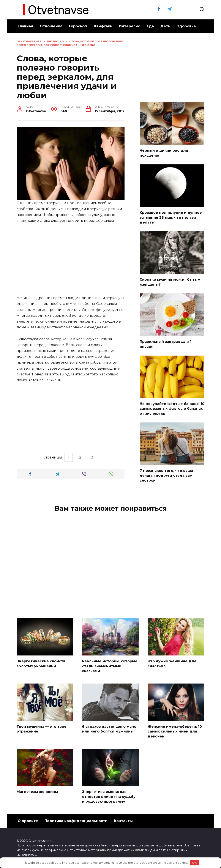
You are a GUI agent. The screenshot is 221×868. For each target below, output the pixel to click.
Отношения (51, 26)
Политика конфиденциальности (75, 821)
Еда (150, 26)
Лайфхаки (102, 26)
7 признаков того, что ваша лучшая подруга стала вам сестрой (166, 475)
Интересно (129, 26)
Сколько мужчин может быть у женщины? (170, 281)
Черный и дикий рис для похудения (164, 152)
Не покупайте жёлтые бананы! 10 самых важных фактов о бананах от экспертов (172, 409)
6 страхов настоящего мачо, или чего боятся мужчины (109, 728)
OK (194, 862)
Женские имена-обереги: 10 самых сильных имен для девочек (175, 731)
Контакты (123, 821)
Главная (25, 26)
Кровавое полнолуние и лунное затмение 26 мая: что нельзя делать (171, 217)
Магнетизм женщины (37, 792)
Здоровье (186, 26)
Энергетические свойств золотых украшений (41, 663)
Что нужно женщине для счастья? (172, 663)
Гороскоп (78, 26)
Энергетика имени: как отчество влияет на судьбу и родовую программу (109, 796)
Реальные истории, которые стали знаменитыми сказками (109, 666)
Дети (165, 26)
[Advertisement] (71, 259)
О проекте (28, 821)
